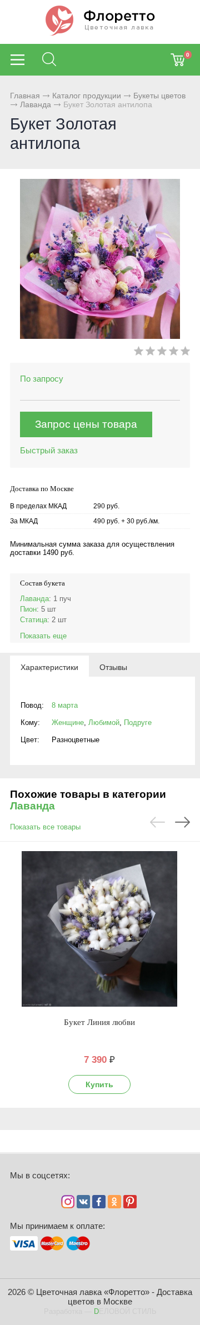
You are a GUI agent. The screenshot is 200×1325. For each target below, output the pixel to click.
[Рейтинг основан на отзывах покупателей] (162, 353)
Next (182, 822)
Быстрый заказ (49, 450)
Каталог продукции (86, 95)
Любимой (103, 722)
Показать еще (43, 636)
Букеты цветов (159, 95)
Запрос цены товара (86, 424)
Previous (157, 822)
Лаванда (35, 104)
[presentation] (49, 666)
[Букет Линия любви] (99, 929)
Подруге (138, 722)
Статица (33, 620)
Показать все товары (45, 827)
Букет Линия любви (99, 1022)
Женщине (68, 722)
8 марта (65, 705)
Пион (28, 609)
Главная (25, 95)
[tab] (49, 667)
